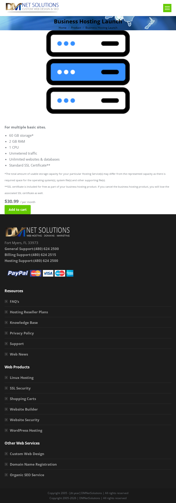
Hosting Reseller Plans (29, 312)
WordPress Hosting (26, 430)
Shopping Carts (23, 398)
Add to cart (18, 209)
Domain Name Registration (33, 464)
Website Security (24, 419)
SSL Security (20, 388)
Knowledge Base (24, 322)
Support (17, 343)
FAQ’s (14, 301)
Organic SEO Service (27, 474)
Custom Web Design (27, 453)
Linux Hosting (21, 377)
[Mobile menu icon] (167, 8)
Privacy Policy (22, 333)
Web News (19, 354)
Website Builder (24, 409)
